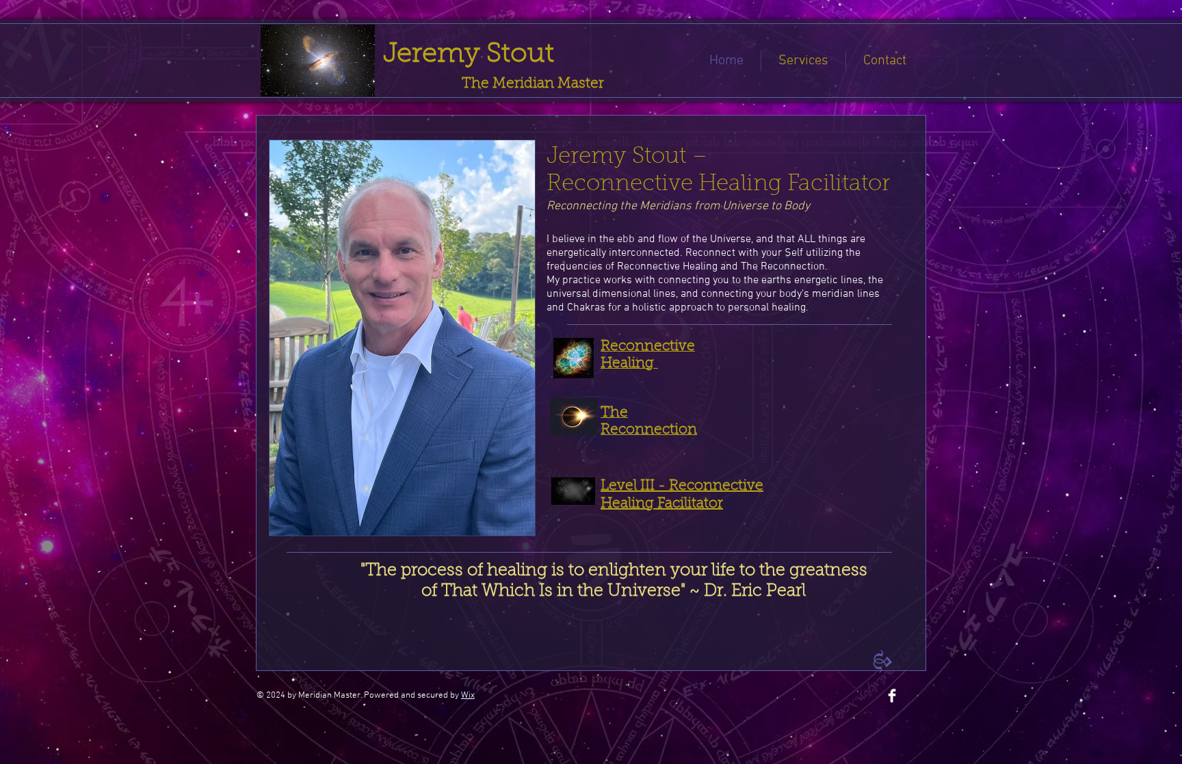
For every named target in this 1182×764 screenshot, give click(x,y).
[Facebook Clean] (892, 695)
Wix (468, 695)
